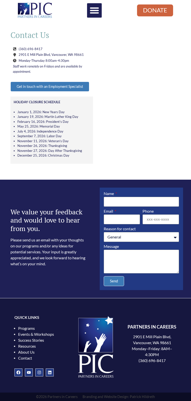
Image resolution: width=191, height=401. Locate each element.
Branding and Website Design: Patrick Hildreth (119, 397)
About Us (26, 352)
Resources (27, 346)
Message (111, 246)
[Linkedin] (50, 372)
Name (109, 194)
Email (109, 211)
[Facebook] (18, 372)
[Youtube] (29, 372)
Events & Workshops (36, 334)
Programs (26, 328)
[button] (94, 10)
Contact (25, 358)
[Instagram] (39, 372)
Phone (148, 211)
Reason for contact (120, 229)
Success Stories (31, 340)
